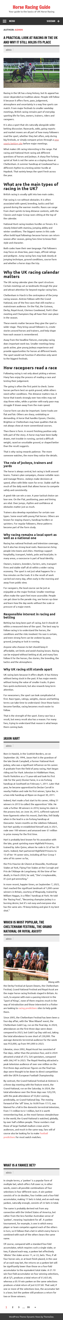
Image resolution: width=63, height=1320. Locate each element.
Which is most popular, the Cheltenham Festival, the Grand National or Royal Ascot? (28, 927)
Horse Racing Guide (31, 7)
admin (9, 49)
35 (28, 1307)
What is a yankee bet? (20, 1165)
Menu (12, 21)
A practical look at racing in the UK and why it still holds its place (31, 39)
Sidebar (51, 21)
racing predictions (27, 1007)
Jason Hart (12, 738)
